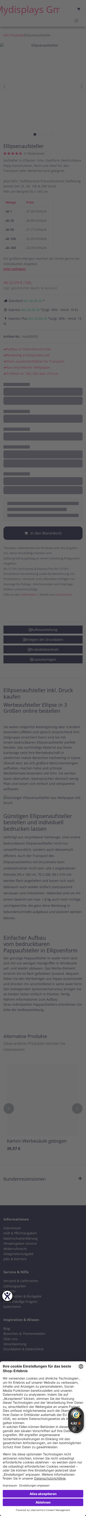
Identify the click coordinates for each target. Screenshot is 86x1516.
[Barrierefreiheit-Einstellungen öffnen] (7, 1296)
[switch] (76, 1428)
